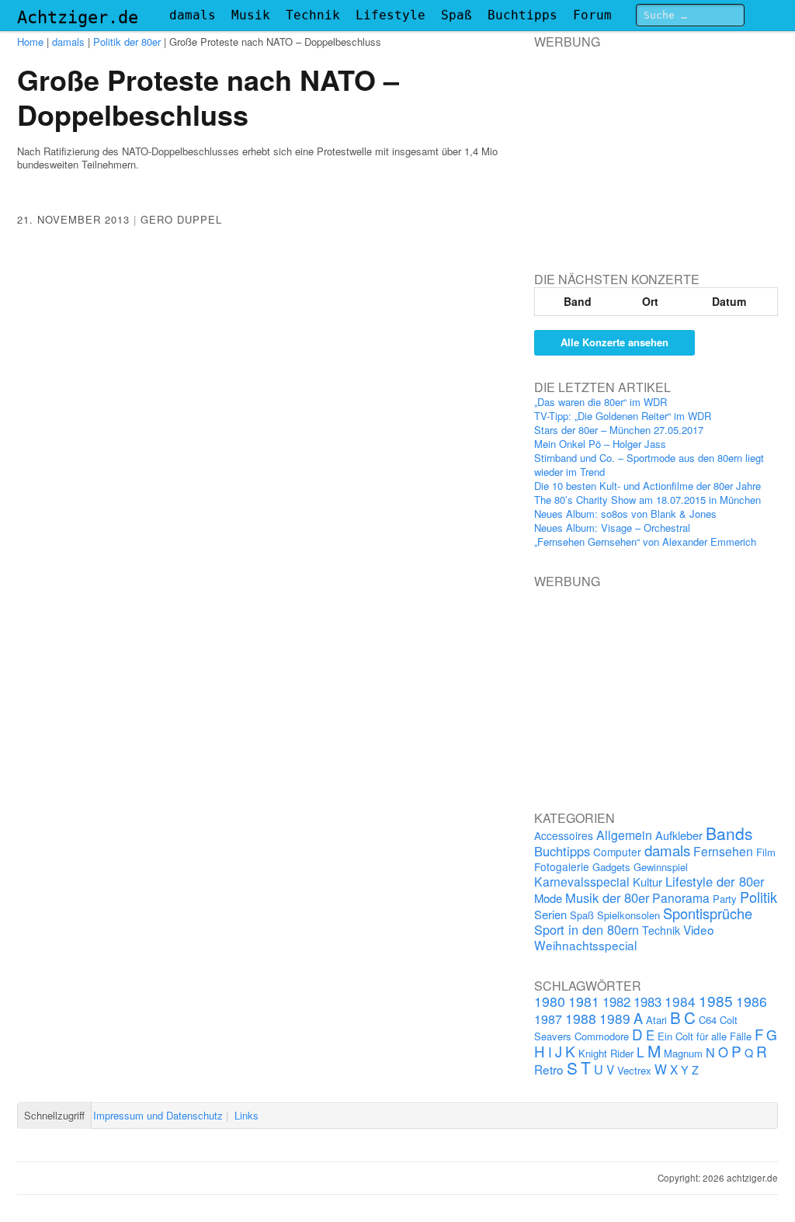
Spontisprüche (707, 913)
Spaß (456, 15)
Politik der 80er (127, 41)
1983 (647, 1001)
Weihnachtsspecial (585, 944)
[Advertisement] (650, 147)
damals (192, 15)
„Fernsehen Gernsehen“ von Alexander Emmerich (645, 541)
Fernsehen (723, 850)
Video (698, 929)
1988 (580, 1018)
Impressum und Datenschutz (158, 1115)
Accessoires (563, 835)
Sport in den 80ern (586, 929)
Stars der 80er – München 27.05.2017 (618, 429)
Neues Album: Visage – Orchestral (612, 527)
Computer (617, 851)
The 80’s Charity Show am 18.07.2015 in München (647, 499)
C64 (708, 1019)
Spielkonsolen (628, 915)
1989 (614, 1018)
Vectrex (634, 1070)
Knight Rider (606, 1053)
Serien (550, 914)
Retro (549, 1069)
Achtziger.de (77, 17)
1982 (616, 1001)
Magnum (683, 1053)
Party (725, 898)
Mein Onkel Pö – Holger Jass (600, 443)
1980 (549, 1001)
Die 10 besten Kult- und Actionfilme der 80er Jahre (647, 485)
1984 (680, 1001)
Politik (758, 897)
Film (766, 852)
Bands (729, 833)
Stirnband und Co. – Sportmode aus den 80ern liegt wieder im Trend (649, 464)
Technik (313, 15)
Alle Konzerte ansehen (614, 342)
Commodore (602, 1036)
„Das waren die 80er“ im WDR (600, 401)
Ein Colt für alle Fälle (705, 1036)
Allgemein (624, 835)
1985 (716, 1000)
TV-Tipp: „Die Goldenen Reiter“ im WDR (622, 415)
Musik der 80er (607, 897)
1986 (751, 1001)
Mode (548, 898)
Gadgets (611, 866)
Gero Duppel (181, 219)
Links (246, 1115)
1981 (583, 1001)
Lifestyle (390, 15)
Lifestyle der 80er (715, 881)
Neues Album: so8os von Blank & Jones (625, 513)
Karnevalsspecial (582, 881)
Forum (592, 15)
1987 (548, 1018)
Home (30, 41)
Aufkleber (679, 835)
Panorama (681, 897)
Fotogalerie (561, 866)
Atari (656, 1019)
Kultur (647, 881)
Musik (250, 15)
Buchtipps (522, 15)
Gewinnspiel (661, 866)
